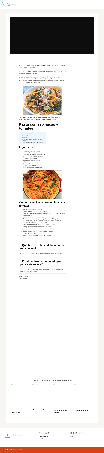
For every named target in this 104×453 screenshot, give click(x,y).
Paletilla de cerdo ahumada (50, 117)
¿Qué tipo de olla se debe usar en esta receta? (32, 140)
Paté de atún (16, 412)
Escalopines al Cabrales (41, 410)
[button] (13, 68)
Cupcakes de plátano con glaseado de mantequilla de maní (37, 119)
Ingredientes (25, 137)
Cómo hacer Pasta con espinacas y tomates (32, 139)
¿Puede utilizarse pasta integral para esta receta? (33, 142)
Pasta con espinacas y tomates (28, 135)
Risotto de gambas (81, 410)
